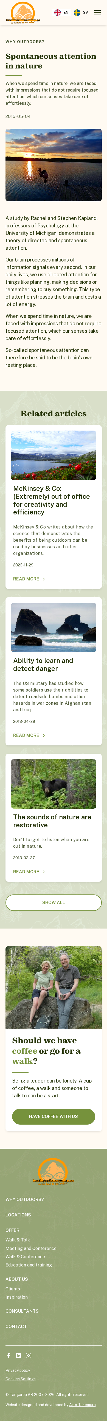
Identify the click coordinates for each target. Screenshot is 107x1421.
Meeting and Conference (31, 1248)
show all (53, 902)
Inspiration (16, 1297)
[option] (81, 12)
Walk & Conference (25, 1256)
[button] (96, 12)
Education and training (28, 1265)
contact (16, 1326)
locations (18, 1215)
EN (66, 12)
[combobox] (61, 12)
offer (12, 1230)
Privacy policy (17, 1370)
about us (16, 1279)
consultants (22, 1311)
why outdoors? (24, 1199)
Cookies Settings (20, 1379)
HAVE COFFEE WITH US (53, 1116)
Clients (12, 1288)
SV (85, 12)
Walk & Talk (17, 1240)
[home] (23, 12)
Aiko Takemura (82, 1405)
